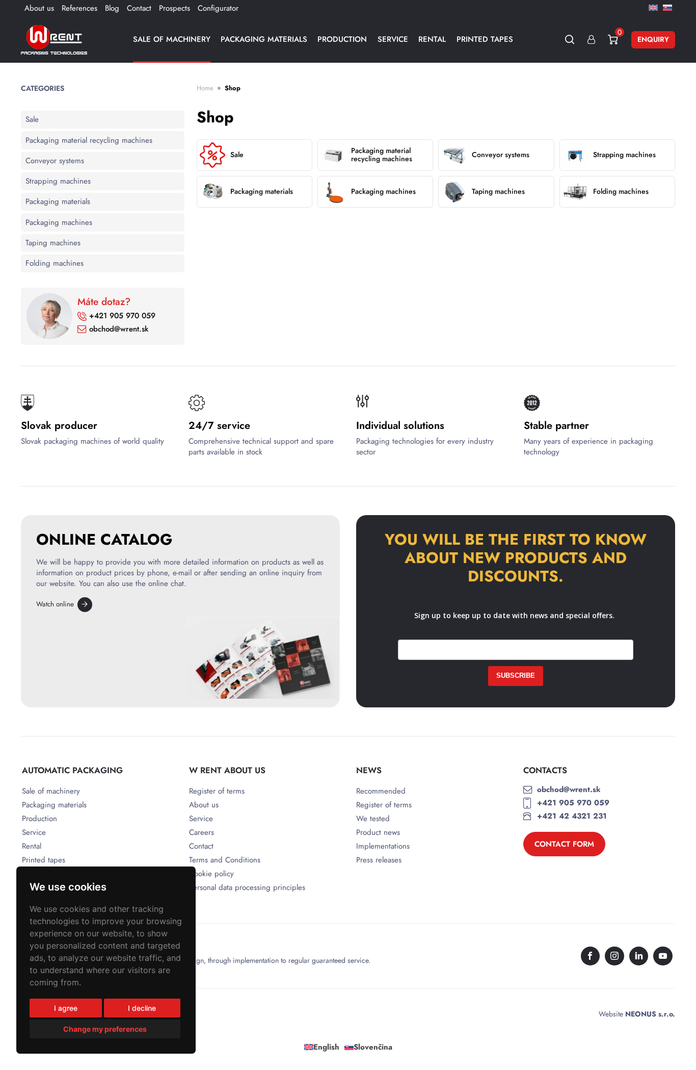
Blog (112, 8)
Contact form (564, 844)
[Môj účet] (591, 39)
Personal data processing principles (247, 887)
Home (205, 88)
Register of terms (217, 791)
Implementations (383, 846)
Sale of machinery (171, 39)
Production (342, 39)
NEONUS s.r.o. (650, 1014)
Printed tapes (485, 39)
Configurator (218, 8)
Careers (201, 832)
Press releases (378, 860)
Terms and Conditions (224, 860)
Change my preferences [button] (105, 1029)
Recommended (381, 791)
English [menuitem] (326, 1047)
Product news (378, 832)
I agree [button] (65, 1008)
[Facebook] (590, 956)
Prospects (174, 8)
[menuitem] (653, 7)
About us (39, 8)
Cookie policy (211, 874)
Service (393, 39)
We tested (373, 818)
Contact (139, 8)
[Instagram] (614, 956)
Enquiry (653, 39)
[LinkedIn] (639, 956)
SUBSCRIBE (515, 675)
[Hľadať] (570, 39)
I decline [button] (142, 1008)
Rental (432, 39)
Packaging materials (264, 39)
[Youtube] (663, 956)
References (79, 8)
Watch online (55, 604)
